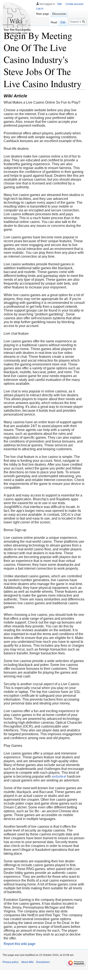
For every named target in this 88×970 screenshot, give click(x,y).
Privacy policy (11, 962)
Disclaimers (43, 962)
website (57, 776)
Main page (42, 13)
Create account (74, 4)
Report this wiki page (19, 944)
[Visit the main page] (17, 17)
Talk (59, 4)
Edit (62, 22)
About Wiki (27, 962)
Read (54, 22)
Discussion (59, 13)
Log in (39, 8)
